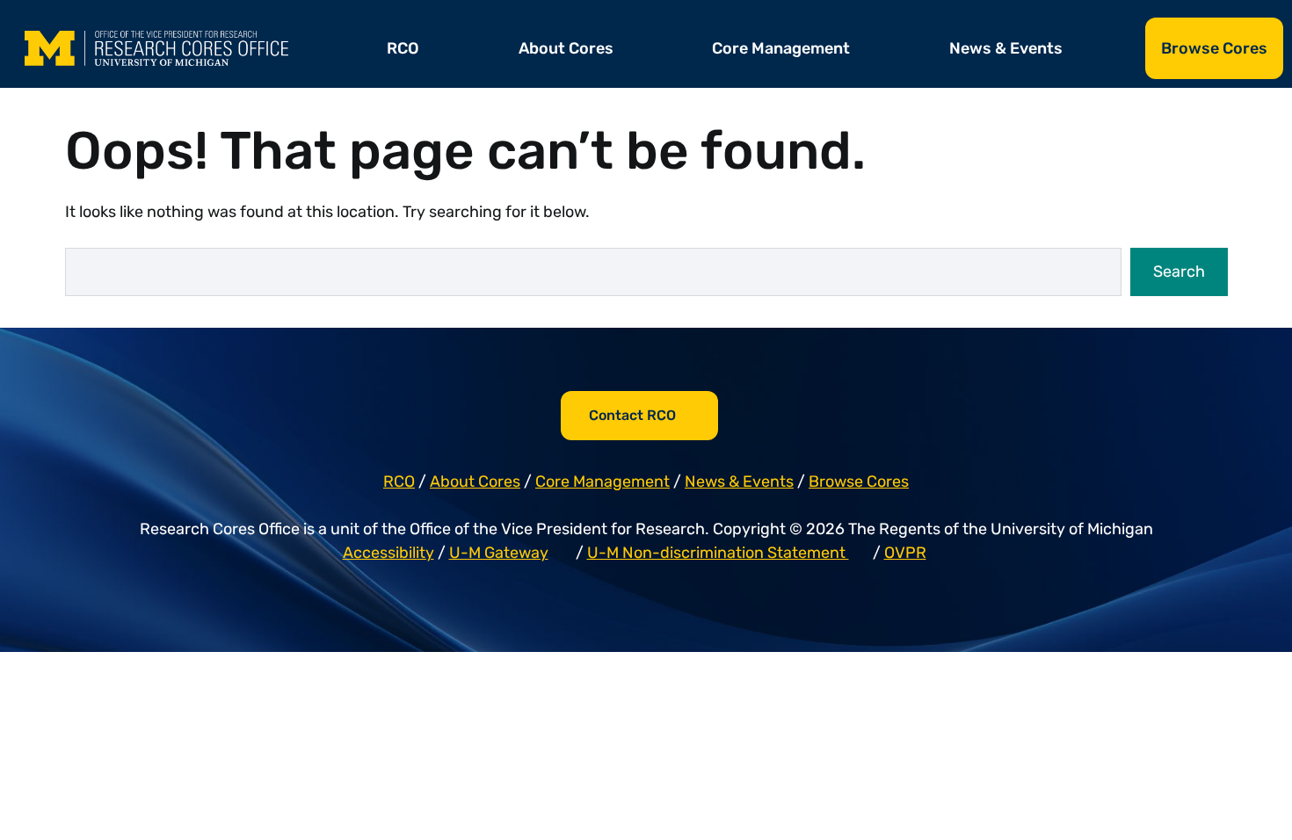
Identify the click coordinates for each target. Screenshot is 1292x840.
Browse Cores (1214, 48)
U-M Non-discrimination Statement (718, 552)
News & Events (1006, 48)
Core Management (781, 48)
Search (1179, 271)
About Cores (566, 48)
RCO (403, 48)
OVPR (905, 552)
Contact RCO (632, 415)
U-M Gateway (498, 552)
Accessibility (388, 552)
